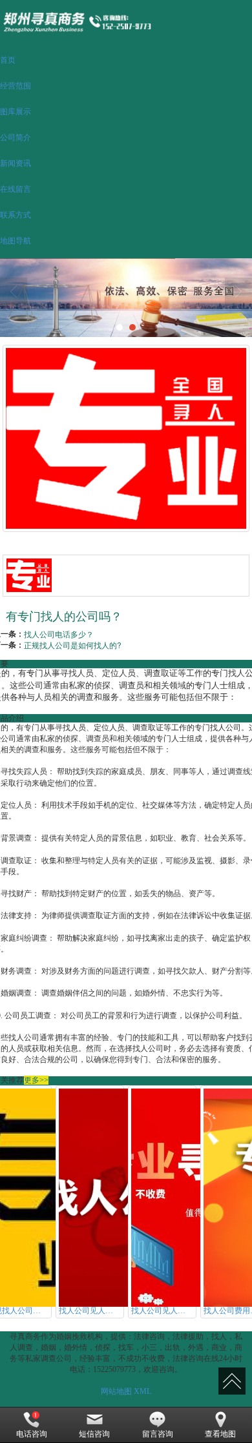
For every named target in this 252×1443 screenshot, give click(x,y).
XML (142, 1391)
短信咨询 (94, 1433)
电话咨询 (31, 1433)
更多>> (36, 1080)
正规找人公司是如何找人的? (72, 644)
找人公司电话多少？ (59, 633)
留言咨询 (157, 1433)
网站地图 (116, 1391)
